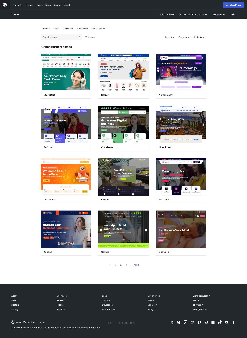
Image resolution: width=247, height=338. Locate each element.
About (14, 296)
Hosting (15, 305)
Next (136, 264)
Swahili (42, 322)
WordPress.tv (109, 309)
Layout (168, 37)
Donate (152, 305)
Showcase (62, 296)
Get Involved (154, 296)
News (14, 300)
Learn (104, 296)
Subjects (198, 37)
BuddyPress (200, 309)
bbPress (198, 305)
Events (151, 300)
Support (106, 300)
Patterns (61, 309)
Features (183, 37)
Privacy (14, 309)
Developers (107, 305)
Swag (151, 309)
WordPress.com (201, 296)
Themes (15, 14)
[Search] (79, 37)
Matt (196, 300)
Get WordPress (233, 5)
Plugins (60, 305)
